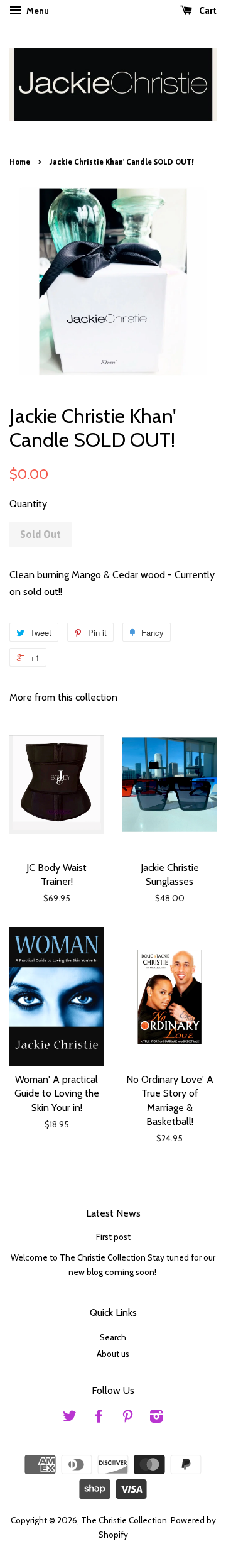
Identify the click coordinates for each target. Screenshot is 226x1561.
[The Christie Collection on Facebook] (98, 1418)
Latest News (113, 1213)
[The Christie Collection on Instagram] (156, 1418)
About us (113, 1354)
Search (113, 1337)
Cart (207, 11)
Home (19, 162)
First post (113, 1237)
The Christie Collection (124, 1520)
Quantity (28, 504)
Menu (36, 10)
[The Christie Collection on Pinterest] (127, 1418)
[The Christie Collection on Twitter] (70, 1418)
